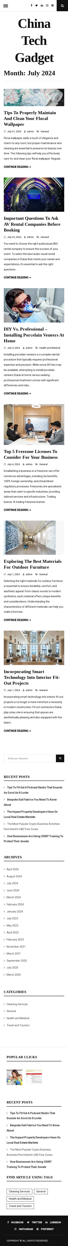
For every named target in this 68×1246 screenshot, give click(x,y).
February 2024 (15, 904)
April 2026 (13, 869)
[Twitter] (36, 5)
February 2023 (15, 939)
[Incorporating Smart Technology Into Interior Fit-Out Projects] (34, 664)
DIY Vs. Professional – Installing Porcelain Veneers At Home (34, 335)
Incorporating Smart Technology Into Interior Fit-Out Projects (32, 677)
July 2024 (12, 883)
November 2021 (16, 946)
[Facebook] (31, 5)
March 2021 (14, 953)
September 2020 (17, 960)
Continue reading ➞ (17, 166)
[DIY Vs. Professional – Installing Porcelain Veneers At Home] (34, 321)
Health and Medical (49, 347)
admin (30, 131)
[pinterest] (53, 5)
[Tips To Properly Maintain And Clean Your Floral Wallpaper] (34, 105)
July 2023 (12, 918)
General (45, 131)
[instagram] (47, 5)
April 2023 (13, 932)
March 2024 (14, 897)
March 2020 (14, 974)
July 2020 (12, 967)
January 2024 (15, 911)
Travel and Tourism (18, 1025)
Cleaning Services (17, 1004)
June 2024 (13, 890)
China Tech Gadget (34, 40)
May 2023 (12, 925)
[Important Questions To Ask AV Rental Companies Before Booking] (34, 210)
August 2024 (14, 876)
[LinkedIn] (42, 5)
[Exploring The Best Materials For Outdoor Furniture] (30, 553)
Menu (5, 5)
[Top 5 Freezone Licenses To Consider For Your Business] (34, 443)
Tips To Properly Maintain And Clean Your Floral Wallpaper (30, 118)
